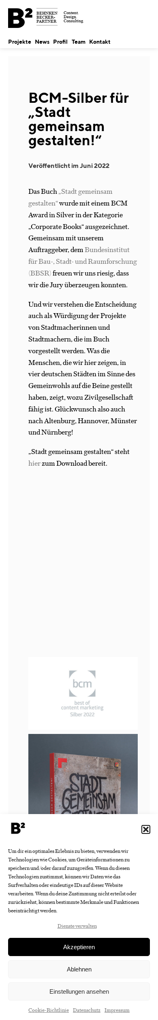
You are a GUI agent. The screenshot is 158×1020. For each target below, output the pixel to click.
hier (34, 463)
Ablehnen (79, 969)
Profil (60, 41)
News (42, 41)
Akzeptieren (79, 947)
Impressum (117, 1010)
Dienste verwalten (77, 925)
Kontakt (100, 41)
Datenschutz (86, 1010)
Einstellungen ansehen (79, 991)
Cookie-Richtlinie (48, 1010)
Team (78, 41)
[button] (146, 829)
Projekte (19, 41)
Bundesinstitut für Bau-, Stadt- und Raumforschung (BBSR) (82, 261)
